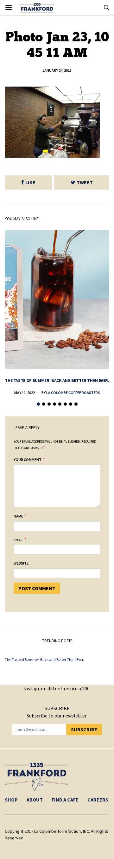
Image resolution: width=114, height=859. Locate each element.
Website (21, 563)
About (35, 799)
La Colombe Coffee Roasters (73, 392)
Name (18, 516)
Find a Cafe (65, 799)
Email (18, 539)
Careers (97, 799)
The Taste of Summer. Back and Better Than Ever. (57, 380)
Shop (11, 799)
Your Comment (27, 459)
